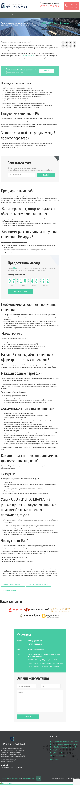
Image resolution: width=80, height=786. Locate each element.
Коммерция (23, 15)
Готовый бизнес (12, 15)
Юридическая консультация (13, 584)
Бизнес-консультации (11, 590)
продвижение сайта (15, 778)
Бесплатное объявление (73, 6)
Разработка (4, 778)
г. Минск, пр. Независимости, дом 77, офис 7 (66, 741)
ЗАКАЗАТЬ (46, 71)
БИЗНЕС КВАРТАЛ (46, 23)
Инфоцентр (55, 15)
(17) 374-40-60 (57, 750)
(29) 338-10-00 (57, 753)
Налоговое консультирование (38, 584)
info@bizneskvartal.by (59, 756)
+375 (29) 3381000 (49, 6)
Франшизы (47, 15)
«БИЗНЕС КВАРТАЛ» (29, 56)
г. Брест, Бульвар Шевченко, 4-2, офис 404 (65, 744)
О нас (63, 15)
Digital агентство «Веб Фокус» (31, 778)
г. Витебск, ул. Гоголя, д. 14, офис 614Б (64, 747)
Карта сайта (54, 759)
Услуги (56, 23)
